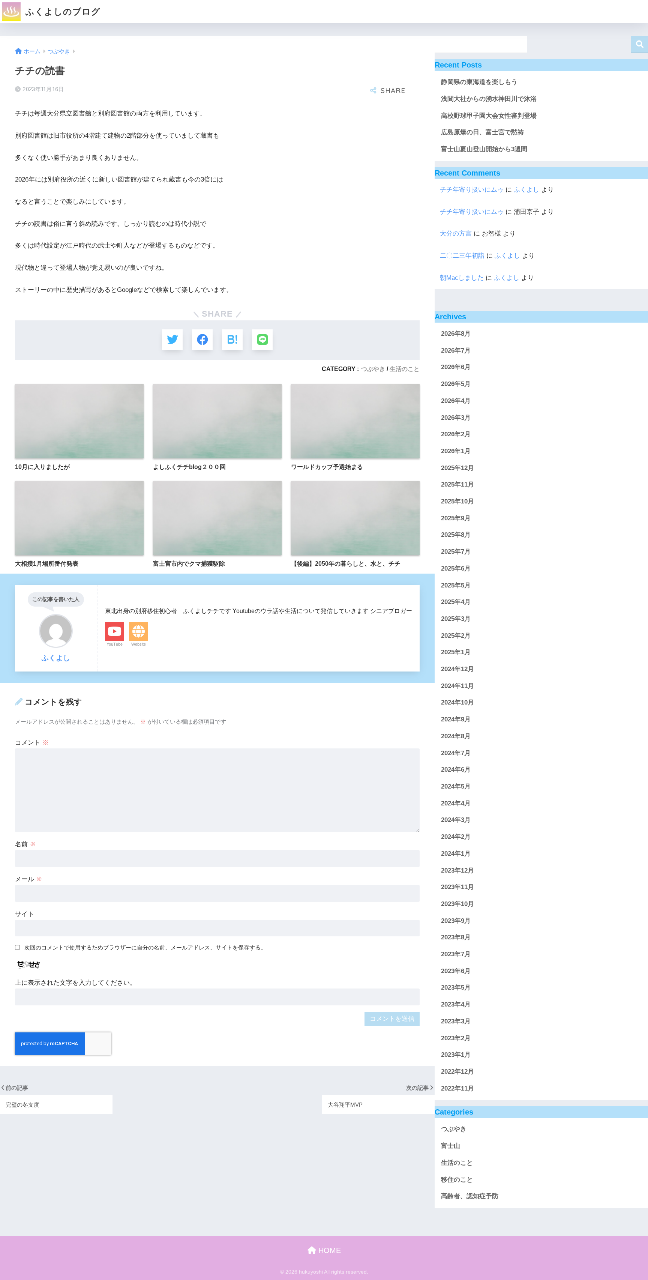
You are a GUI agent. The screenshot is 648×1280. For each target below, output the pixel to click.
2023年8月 (456, 937)
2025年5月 (456, 585)
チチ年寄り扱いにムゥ (472, 189)
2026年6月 (456, 367)
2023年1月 (456, 1055)
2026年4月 (456, 400)
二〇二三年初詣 (462, 255)
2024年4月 (456, 803)
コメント (32, 742)
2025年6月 (456, 568)
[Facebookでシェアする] (202, 339)
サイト (24, 914)
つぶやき (373, 368)
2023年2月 (456, 1038)
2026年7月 (456, 350)
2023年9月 (456, 920)
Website (138, 644)
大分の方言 (456, 233)
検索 (639, 44)
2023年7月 (456, 954)
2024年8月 (456, 736)
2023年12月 (457, 870)
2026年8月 (456, 333)
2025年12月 (457, 468)
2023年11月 (457, 887)
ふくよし (526, 189)
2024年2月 (456, 836)
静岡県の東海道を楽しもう (479, 82)
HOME (328, 1250)
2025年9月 (456, 518)
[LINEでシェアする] (262, 339)
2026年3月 (456, 417)
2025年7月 (456, 552)
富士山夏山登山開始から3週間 (484, 149)
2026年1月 (456, 451)
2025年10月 (457, 501)
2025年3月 (456, 618)
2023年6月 (456, 971)
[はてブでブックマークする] (232, 339)
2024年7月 (456, 753)
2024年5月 (456, 786)
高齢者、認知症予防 (469, 1196)
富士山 (450, 1146)
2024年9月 (456, 719)
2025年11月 (457, 484)
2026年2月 (456, 434)
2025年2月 (456, 635)
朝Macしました (462, 277)
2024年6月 (456, 770)
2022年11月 (457, 1088)
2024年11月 (457, 686)
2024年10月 (457, 702)
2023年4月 (456, 1004)
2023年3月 (456, 1021)
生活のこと (405, 368)
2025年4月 (456, 602)
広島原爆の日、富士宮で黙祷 (482, 132)
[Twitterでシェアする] (172, 339)
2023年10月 (457, 903)
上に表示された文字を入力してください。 (75, 982)
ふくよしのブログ (61, 12)
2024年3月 (456, 820)
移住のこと (457, 1179)
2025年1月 (456, 652)
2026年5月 (456, 384)
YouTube (114, 644)
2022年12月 (457, 1071)
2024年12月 (457, 669)
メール (28, 879)
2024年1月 (456, 853)
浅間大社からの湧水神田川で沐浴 (489, 98)
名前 (25, 844)
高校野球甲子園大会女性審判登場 (489, 115)
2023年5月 (456, 988)
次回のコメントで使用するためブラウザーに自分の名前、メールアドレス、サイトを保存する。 (145, 947)
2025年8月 (456, 535)
